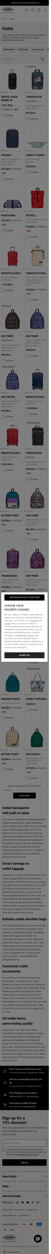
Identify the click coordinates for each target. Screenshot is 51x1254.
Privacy (34, 620)
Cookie (7, 623)
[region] (24, 627)
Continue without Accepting (24, 597)
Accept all (24, 655)
